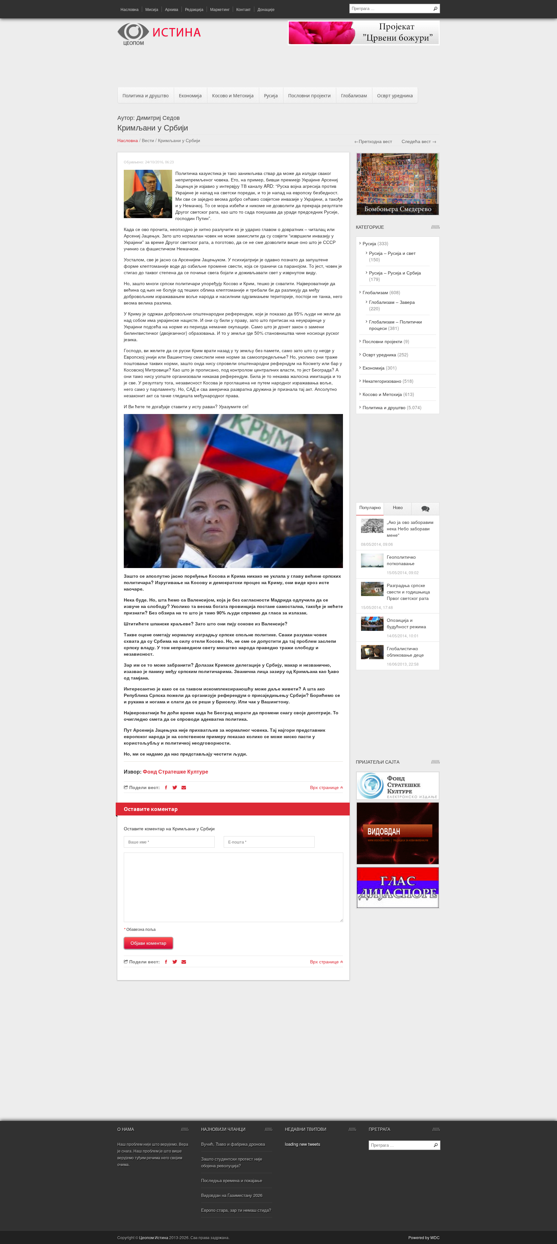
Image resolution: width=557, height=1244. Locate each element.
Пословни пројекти (309, 95)
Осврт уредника (395, 95)
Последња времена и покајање (231, 1180)
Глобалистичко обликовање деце (405, 651)
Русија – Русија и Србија (395, 272)
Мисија (151, 9)
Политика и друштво (145, 95)
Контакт (243, 9)
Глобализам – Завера (392, 302)
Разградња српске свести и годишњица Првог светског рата (408, 591)
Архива (171, 9)
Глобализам (354, 95)
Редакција (194, 9)
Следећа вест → (419, 141)
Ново (398, 507)
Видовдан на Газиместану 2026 (231, 1195)
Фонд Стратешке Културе (175, 771)
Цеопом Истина (153, 1237)
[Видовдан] (398, 863)
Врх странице (325, 787)
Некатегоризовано (382, 381)
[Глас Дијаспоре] (398, 907)
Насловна (130, 9)
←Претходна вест (373, 141)
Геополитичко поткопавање (401, 560)
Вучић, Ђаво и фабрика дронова (233, 1144)
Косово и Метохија (233, 95)
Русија (271, 95)
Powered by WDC (424, 1237)
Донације (266, 9)
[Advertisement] (278, 68)
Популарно (370, 507)
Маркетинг (220, 9)
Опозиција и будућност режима (406, 623)
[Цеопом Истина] (159, 44)
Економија (190, 95)
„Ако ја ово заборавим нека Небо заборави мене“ (410, 528)
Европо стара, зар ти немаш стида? (236, 1210)
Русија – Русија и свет (392, 253)
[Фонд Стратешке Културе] (398, 798)
